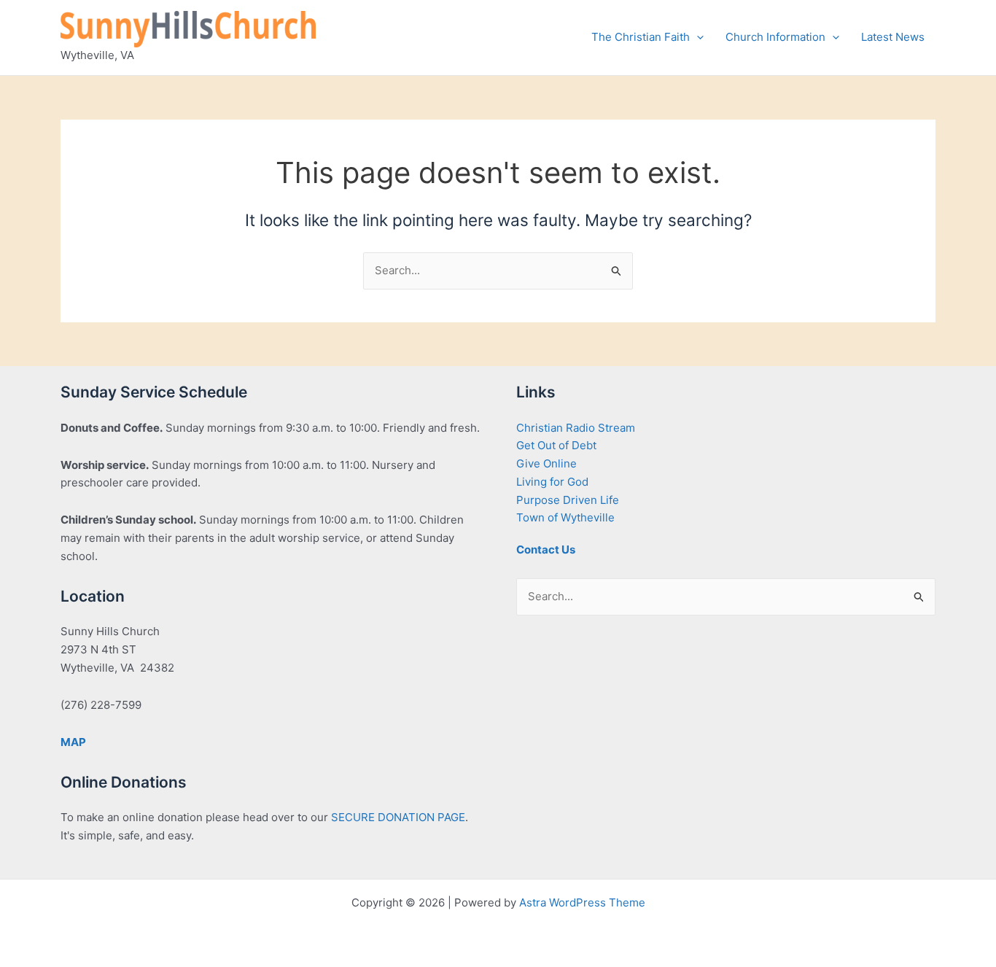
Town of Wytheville (565, 517)
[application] (697, 37)
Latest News (893, 37)
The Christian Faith (640, 37)
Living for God (552, 482)
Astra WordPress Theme (582, 902)
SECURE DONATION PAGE (398, 817)
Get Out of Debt (556, 445)
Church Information (775, 37)
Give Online (546, 463)
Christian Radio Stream (575, 428)
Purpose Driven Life (567, 500)
